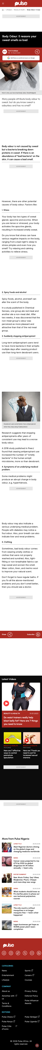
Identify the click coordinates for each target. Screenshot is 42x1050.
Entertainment (20, 874)
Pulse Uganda (31, 1021)
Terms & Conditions (6, 1004)
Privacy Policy (31, 991)
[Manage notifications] (37, 1045)
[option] (12, 747)
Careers (28, 975)
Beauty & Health (19, 10)
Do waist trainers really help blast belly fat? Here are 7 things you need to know (21, 720)
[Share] (37, 51)
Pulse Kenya (7, 1021)
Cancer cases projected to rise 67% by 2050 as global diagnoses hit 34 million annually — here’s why (26, 864)
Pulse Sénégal (31, 1017)
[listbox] (22, 747)
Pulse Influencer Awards (32, 1001)
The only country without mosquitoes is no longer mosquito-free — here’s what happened (26, 911)
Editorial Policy (31, 996)
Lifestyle (9, 10)
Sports (27, 970)
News (16, 858)
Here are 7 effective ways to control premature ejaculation (12, 754)
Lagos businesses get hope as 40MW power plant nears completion (26, 926)
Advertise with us (8, 997)
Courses (28, 980)
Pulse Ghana (7, 1017)
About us (6, 991)
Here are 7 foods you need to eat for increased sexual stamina (31, 754)
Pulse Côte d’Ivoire (6, 1027)
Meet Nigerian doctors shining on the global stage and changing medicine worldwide (27, 849)
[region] (21, 747)
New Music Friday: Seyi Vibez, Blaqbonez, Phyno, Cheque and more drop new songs (26, 879)
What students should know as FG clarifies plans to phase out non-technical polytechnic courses (27, 895)
